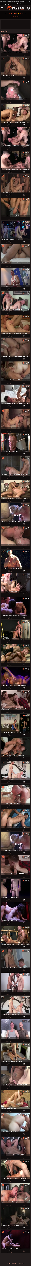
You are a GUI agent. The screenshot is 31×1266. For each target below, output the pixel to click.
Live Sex (7, 13)
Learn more (25, 4)
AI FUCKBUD (15, 17)
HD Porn (23, 13)
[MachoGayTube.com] (15, 8)
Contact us (22, 1263)
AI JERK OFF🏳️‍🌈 (15, 13)
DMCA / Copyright (11, 1263)
